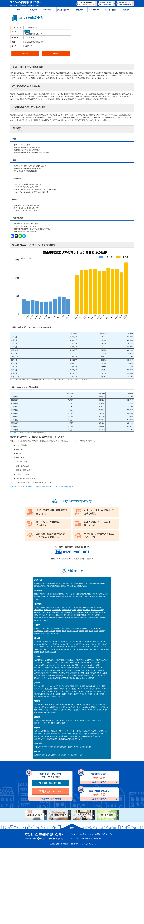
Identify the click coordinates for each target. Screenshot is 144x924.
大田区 (81, 583)
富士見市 (96, 647)
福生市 (74, 596)
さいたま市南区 (63, 641)
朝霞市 (70, 649)
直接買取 (33, 10)
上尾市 (98, 644)
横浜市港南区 (91, 612)
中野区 (49, 583)
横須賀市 (47, 617)
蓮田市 (102, 649)
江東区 (43, 586)
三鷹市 (36, 594)
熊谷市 (81, 649)
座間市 (79, 610)
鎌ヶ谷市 (55, 633)
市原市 (58, 631)
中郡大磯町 (43, 607)
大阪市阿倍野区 (50, 665)
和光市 (85, 647)
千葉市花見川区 (95, 628)
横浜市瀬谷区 (101, 612)
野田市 (49, 633)
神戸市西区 (48, 689)
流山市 (91, 631)
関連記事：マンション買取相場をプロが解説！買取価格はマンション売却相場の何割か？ (41, 487)
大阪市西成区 (83, 665)
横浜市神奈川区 (49, 615)
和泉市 (42, 675)
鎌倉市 (47, 620)
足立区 (85, 586)
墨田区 (75, 583)
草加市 (97, 649)
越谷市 (36, 652)
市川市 (64, 631)
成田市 (69, 631)
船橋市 (43, 633)
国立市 (55, 594)
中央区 (43, 583)
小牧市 (80, 755)
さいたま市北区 (52, 641)
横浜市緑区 (59, 615)
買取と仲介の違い (64, 10)
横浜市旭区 (56, 612)
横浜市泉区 (72, 612)
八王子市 (43, 594)
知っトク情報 (110, 10)
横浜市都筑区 (76, 615)
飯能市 (42, 652)
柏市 (86, 631)
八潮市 (51, 647)
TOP (18, 10)
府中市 (78, 594)
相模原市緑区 (83, 617)
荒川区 (69, 586)
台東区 (65, 583)
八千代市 (43, 628)
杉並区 (97, 583)
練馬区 (63, 586)
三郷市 (93, 644)
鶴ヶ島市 (53, 652)
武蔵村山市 (44, 596)
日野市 (84, 594)
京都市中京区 (68, 704)
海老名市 (54, 617)
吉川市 (79, 647)
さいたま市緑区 (52, 644)
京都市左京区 (58, 704)
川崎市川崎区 (38, 610)
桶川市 (75, 649)
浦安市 (96, 631)
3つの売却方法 (49, 10)
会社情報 (85, 838)
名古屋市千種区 (39, 755)
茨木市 (61, 673)
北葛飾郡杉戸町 (60, 647)
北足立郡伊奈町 (71, 647)
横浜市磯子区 (38, 615)
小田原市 (69, 607)
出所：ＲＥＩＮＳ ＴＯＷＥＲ (18, 433)
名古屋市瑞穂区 (61, 755)
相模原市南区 (73, 617)
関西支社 (50, 791)
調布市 (103, 596)
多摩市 (61, 594)
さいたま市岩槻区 (88, 641)
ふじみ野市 (86, 644)
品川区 (70, 583)
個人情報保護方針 (95, 838)
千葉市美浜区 (84, 628)
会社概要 (126, 10)
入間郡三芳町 (44, 647)
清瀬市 (58, 596)
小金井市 (72, 594)
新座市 (58, 649)
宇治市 (99, 707)
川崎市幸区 (47, 610)
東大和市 (104, 594)
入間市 (36, 647)
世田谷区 (37, 583)
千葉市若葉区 (38, 631)
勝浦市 (49, 628)
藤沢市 (36, 620)
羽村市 (91, 596)
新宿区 (92, 583)
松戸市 (81, 631)
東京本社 (50, 783)
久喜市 (103, 644)
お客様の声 (95, 10)
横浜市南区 (38, 612)
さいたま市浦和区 (40, 644)
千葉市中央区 (56, 628)
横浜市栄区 (64, 612)
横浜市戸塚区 (47, 612)
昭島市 (89, 594)
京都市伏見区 (49, 707)
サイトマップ (75, 838)
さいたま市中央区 (40, 641)
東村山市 (37, 596)
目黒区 (58, 586)
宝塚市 (56, 691)
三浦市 (36, 607)
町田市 (69, 596)
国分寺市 (49, 594)
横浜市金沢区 (86, 615)
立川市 (85, 596)
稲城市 (80, 596)
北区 (53, 583)
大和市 (62, 607)
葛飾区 (74, 586)
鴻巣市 (47, 652)
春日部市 (64, 649)
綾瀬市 (96, 617)
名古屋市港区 (50, 755)
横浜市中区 (86, 610)
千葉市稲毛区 (66, 628)
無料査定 (56, 53)
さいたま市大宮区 (75, 641)
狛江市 (64, 596)
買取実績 (79, 10)
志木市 (42, 649)
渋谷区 (49, 586)
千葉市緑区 (75, 628)
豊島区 (79, 586)
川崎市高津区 (56, 610)
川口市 (102, 647)
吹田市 (96, 670)
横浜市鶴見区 (38, 617)
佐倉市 (36, 628)
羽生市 (92, 649)
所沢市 (52, 649)
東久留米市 (96, 594)
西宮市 (74, 689)
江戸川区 (37, 586)
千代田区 (59, 583)
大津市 (36, 720)
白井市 (101, 631)
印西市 (46, 631)
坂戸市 (90, 647)
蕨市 (107, 649)
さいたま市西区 (63, 644)
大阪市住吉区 (61, 665)
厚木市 (57, 607)
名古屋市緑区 (72, 755)
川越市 (36, 649)
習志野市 (37, 633)
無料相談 (25, 53)
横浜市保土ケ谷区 (97, 610)
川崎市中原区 (76, 607)
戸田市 (47, 649)
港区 (53, 586)
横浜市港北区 (81, 612)
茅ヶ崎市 (102, 617)
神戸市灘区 (48, 686)
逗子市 (42, 620)
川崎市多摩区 (86, 607)
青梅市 (36, 599)
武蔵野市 (52, 596)
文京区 (86, 583)
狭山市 (86, 649)
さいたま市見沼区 (75, 644)
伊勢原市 (51, 607)
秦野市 (91, 617)
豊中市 (84, 670)
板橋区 (102, 583)
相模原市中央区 (63, 617)
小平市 (66, 594)
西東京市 (97, 596)
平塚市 (74, 610)
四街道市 (52, 631)
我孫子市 (75, 631)
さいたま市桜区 (100, 641)
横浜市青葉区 (96, 615)
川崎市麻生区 (66, 610)
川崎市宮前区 (96, 607)
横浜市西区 (67, 615)
